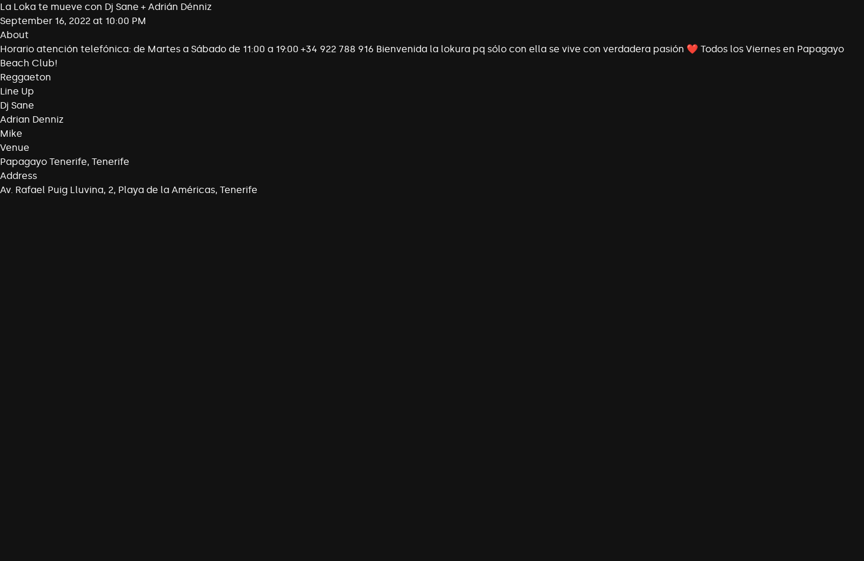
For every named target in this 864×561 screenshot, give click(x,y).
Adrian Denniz (31, 119)
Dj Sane (17, 105)
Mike (11, 133)
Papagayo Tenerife (43, 161)
